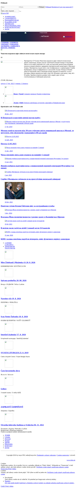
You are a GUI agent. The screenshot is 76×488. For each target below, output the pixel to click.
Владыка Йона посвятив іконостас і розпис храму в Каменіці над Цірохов (32, 217)
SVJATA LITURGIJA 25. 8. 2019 (14, 353)
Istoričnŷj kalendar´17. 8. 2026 (13, 335)
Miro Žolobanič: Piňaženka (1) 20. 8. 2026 (18, 262)
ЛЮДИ (9, 24)
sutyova (3, 83)
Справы (10, 18)
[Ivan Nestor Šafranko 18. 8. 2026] (38, 309)
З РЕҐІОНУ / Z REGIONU (10, 44)
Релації (10, 22)
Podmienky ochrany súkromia (46, 455)
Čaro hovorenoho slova (10, 371)
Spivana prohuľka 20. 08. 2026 (13, 280)
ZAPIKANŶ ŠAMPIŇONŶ (12, 407)
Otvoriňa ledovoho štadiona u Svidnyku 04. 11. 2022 (22, 425)
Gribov (4, 389)
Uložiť (3, 486)
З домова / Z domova (21, 83)
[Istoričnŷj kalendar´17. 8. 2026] (38, 327)
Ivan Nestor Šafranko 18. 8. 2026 (14, 317)
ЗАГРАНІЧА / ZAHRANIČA (10, 46)
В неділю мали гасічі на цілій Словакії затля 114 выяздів (25, 228)
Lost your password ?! (66, 7)
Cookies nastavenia (63, 455)
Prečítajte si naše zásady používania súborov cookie (52, 467)
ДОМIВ (10, 17)
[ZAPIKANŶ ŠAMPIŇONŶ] (38, 399)
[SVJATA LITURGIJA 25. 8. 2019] (38, 345)
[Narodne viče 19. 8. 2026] (38, 291)
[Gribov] (38, 381)
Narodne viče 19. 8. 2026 (11, 299)
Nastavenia (4, 469)
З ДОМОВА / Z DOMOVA (9, 42)
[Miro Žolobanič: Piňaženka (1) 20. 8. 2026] (38, 255)
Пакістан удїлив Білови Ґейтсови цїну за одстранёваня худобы (27, 206)
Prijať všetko (12, 469)
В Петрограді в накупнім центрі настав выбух (20, 118)
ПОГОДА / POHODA (8, 48)
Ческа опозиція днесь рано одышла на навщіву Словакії (25, 155)
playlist (7, 29)
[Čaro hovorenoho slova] (38, 363)
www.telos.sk (71, 460)
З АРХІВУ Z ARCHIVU (9, 243)
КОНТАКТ (12, 27)
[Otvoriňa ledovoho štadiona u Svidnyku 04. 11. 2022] (38, 417)
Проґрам (12, 20)
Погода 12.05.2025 (8, 144)
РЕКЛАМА (13, 25)
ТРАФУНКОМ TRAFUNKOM (10, 247)
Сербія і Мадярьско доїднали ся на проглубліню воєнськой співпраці (30, 179)
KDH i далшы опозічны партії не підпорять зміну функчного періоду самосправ (35, 239)
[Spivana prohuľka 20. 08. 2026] (38, 273)
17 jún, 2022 (10, 83)
